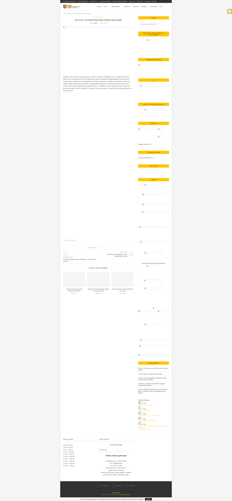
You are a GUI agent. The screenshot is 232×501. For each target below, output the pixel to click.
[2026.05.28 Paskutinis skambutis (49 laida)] (122, 279)
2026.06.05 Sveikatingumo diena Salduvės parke (98, 290)
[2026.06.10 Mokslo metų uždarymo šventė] (74, 279)
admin (96, 23)
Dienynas (135, 6)
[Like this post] (101, 247)
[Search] (168, 6)
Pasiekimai (126, 6)
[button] (229, 11)
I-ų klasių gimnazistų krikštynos (147, 420)
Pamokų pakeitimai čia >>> (146, 158)
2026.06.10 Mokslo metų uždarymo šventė (74, 290)
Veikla (105, 6)
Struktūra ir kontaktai (69, 1)
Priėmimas (144, 6)
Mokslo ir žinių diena (144, 410)
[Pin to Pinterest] (107, 247)
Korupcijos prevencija (105, 1)
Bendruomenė (115, 6)
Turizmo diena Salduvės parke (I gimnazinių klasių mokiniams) (152, 426)
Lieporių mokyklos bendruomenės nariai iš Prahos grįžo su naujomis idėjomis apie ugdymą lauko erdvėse (153, 391)
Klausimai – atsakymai (150, 1)
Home (64, 13)
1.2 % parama (153, 6)
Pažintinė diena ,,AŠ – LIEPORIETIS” (148, 415)
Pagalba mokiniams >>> (145, 144)
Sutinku (148, 499)
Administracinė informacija (120, 1)
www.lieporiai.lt (126, 494)
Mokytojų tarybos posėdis (146, 405)
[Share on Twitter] (105, 247)
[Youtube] (168, 1)
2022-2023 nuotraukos (70, 240)
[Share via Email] (108, 247)
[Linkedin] (166, 1)
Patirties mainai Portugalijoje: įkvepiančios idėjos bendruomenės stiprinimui (152, 379)
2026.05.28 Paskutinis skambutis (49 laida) (122, 290)
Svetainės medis (116, 493)
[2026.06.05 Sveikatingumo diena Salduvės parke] (98, 279)
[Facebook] (164, 1)
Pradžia (99, 6)
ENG (161, 6)
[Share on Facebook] (103, 247)
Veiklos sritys (93, 1)
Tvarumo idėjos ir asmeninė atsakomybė (150, 374)
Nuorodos (140, 1)
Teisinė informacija (83, 1)
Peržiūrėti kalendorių (144, 429)
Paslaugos (132, 1)
